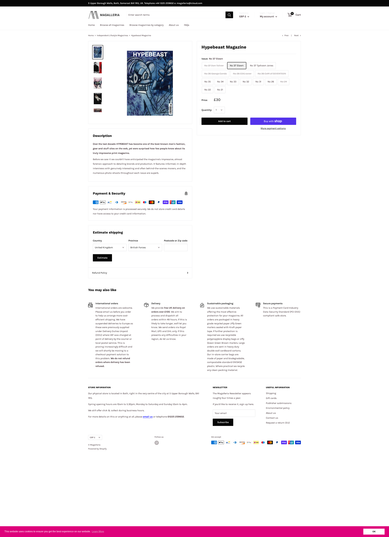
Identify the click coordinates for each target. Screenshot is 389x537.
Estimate (102, 257)
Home (91, 25)
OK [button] (374, 531)
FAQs (186, 25)
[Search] (229, 15)
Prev (286, 35)
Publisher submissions (278, 403)
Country (97, 240)
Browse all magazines (112, 25)
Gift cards (271, 398)
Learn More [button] (98, 531)
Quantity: (206, 109)
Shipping (271, 393)
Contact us (272, 417)
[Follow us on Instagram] (157, 443)
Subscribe (223, 422)
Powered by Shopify (97, 448)
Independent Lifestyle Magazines (112, 35)
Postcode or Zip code (175, 240)
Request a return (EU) (278, 422)
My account (267, 16)
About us (174, 25)
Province (133, 240)
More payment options (273, 128)
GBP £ (92, 437)
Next (296, 35)
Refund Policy (99, 272)
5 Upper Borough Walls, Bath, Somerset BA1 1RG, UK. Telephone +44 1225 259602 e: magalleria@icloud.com (145, 3)
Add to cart (224, 121)
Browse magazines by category (146, 25)
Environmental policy (277, 408)
